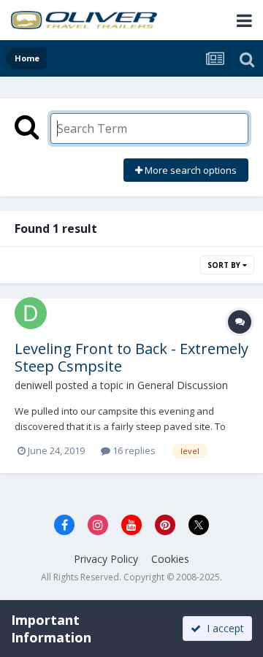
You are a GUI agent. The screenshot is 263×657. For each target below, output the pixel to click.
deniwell (34, 385)
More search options (189, 170)
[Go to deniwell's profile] (31, 313)
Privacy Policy (106, 559)
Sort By (225, 265)
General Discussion (182, 385)
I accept (222, 628)
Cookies (170, 559)
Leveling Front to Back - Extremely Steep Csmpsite (131, 357)
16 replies (133, 450)
